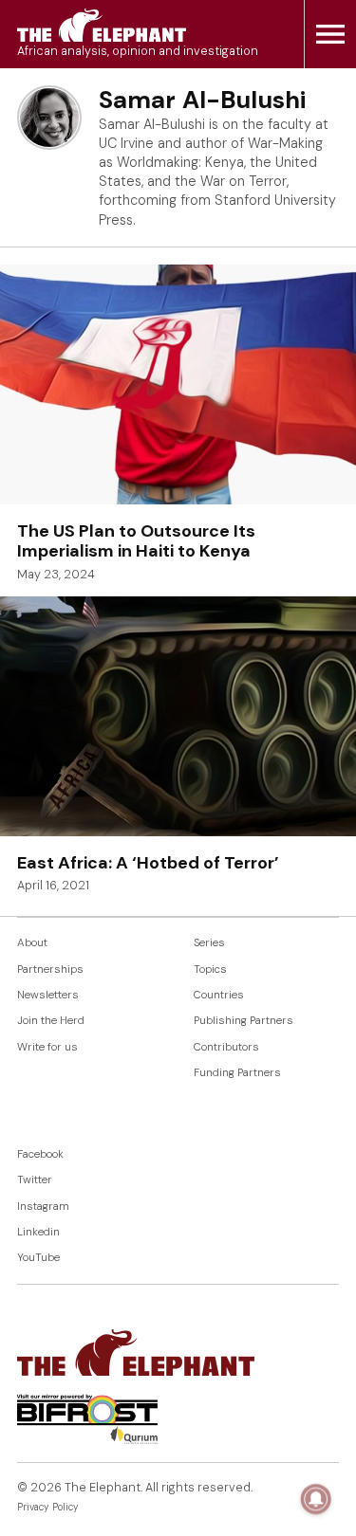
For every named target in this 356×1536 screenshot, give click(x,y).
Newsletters (48, 995)
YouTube (38, 1258)
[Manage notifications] (316, 1499)
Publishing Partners (243, 1021)
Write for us (47, 1047)
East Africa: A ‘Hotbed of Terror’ (148, 862)
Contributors (226, 1047)
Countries (219, 995)
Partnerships (50, 969)
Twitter (34, 1180)
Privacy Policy (48, 1507)
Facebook (40, 1154)
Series (209, 943)
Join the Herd (50, 1021)
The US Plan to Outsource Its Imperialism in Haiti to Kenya (136, 541)
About (32, 943)
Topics (210, 969)
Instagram (43, 1206)
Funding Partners (237, 1073)
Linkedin (38, 1232)
